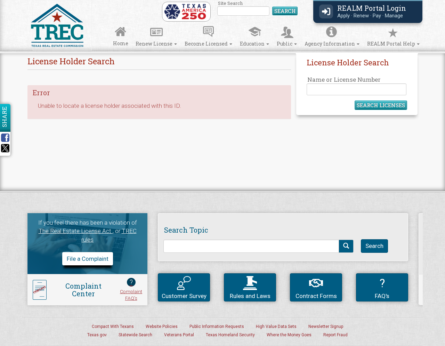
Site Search (258, 8)
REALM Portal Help (391, 43)
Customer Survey (184, 295)
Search (285, 10)
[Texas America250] (185, 11)
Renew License (154, 43)
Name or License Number (344, 79)
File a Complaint (87, 258)
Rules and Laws (250, 295)
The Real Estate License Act (76, 230)
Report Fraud (335, 334)
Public (285, 43)
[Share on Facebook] (7, 138)
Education (253, 43)
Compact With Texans (113, 326)
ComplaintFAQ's (131, 289)
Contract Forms (316, 295)
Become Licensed (207, 43)
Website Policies (162, 326)
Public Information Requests (216, 326)
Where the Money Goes (289, 334)
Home (120, 43)
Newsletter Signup (325, 326)
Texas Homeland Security (230, 334)
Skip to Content (11, 2)
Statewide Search (135, 334)
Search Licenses (381, 105)
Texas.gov (97, 334)
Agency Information (330, 43)
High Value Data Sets (276, 326)
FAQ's (382, 287)
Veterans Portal (179, 334)
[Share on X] (5, 150)
